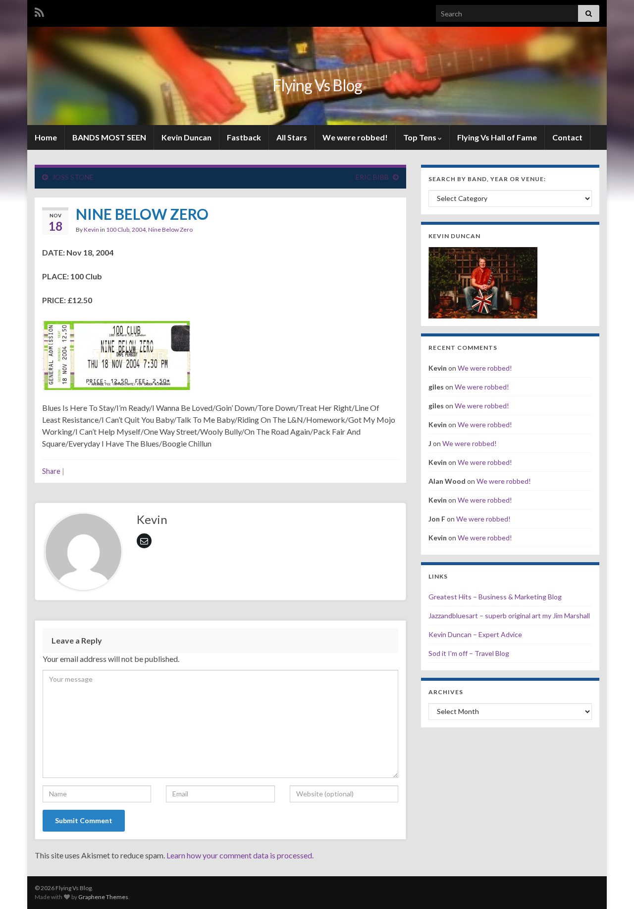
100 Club (117, 229)
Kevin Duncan (186, 137)
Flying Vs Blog (317, 85)
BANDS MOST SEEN (109, 137)
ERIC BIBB (372, 177)
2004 (139, 229)
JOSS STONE (73, 177)
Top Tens (420, 137)
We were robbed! (355, 137)
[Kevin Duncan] (482, 281)
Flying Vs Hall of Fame (497, 137)
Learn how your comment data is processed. (240, 855)
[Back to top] (611, 886)
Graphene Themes (103, 897)
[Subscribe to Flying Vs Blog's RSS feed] (39, 10)
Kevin (91, 229)
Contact (567, 137)
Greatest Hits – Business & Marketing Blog (495, 596)
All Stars (291, 137)
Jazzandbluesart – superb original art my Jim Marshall (509, 615)
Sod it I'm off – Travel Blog (468, 653)
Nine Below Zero (170, 229)
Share (51, 471)
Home (46, 137)
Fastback (244, 137)
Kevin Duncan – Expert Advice (475, 634)
